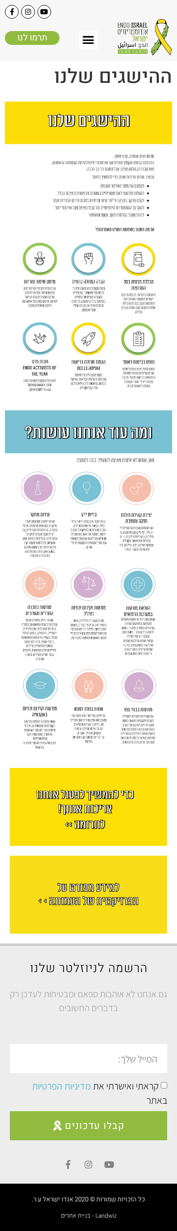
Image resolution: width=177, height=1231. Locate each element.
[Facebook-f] (12, 12)
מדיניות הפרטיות (61, 1086)
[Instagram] (28, 12)
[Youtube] (44, 12)
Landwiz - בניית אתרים (89, 1215)
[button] (88, 40)
